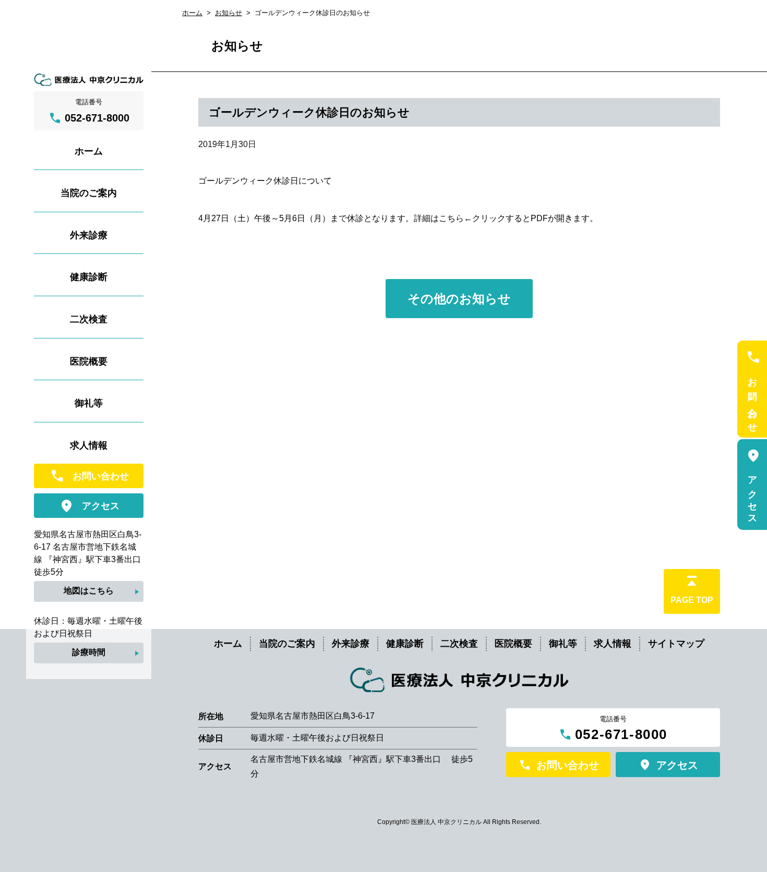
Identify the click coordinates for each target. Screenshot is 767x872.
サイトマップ (676, 643)
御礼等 (563, 643)
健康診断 (405, 643)
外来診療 (350, 643)
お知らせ (228, 13)
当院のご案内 (287, 643)
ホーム (192, 13)
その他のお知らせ (459, 299)
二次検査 (459, 643)
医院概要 (513, 643)
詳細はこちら (439, 218)
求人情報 (612, 643)
